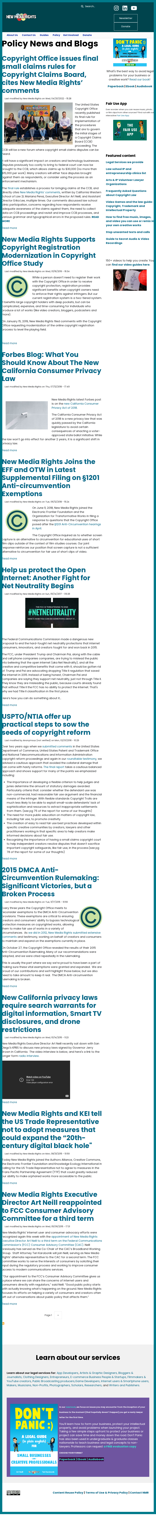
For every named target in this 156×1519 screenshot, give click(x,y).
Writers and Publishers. (124, 1385)
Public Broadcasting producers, (53, 1381)
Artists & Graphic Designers (98, 1373)
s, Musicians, (23, 1385)
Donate (126, 26)
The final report (53, 767)
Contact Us (29, 35)
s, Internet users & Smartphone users (123, 1381)
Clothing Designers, (36, 1377)
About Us (12, 35)
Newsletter (125, 18)
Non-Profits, (41, 1385)
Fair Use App (123, 115)
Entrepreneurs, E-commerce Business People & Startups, (89, 1377)
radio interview (28, 1056)
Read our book (139, 79)
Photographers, (60, 1385)
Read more (9, 228)
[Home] (21, 17)
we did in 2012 (37, 933)
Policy (56, 35)
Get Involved (71, 35)
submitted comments (57, 746)
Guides (44, 35)
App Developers (67, 1373)
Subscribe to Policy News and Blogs (3, 1323)
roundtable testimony (81, 759)
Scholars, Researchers (86, 1385)
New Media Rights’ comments (40, 192)
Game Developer (86, 1381)
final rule (13, 188)
